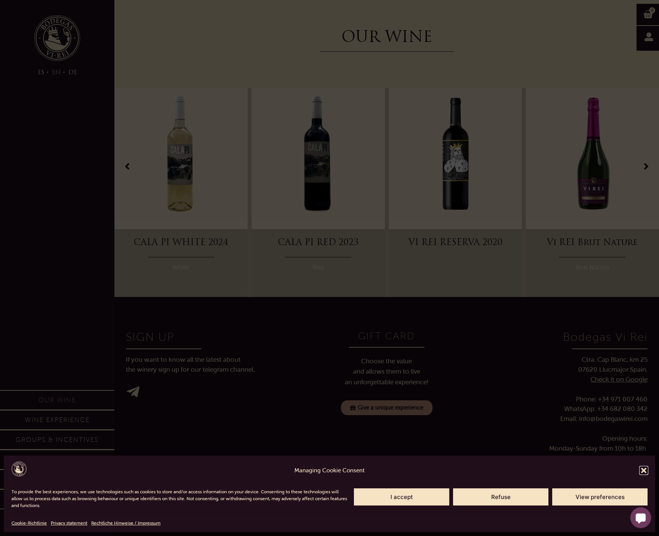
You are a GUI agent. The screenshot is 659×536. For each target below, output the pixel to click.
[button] (644, 470)
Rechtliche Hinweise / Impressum (126, 523)
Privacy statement (69, 523)
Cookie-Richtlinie (29, 523)
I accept (402, 497)
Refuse (501, 497)
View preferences (600, 497)
